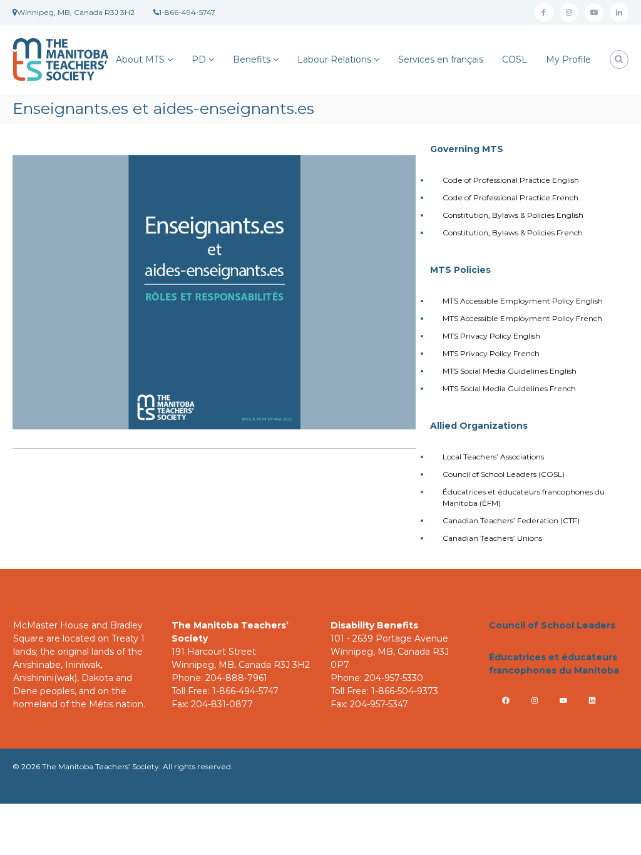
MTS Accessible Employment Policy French (522, 318)
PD (199, 59)
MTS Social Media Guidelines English (510, 371)
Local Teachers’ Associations (493, 456)
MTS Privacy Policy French (491, 353)
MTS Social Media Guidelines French (509, 388)
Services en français (440, 59)
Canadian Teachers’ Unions (492, 538)
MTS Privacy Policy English (491, 335)
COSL (514, 59)
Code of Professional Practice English (511, 180)
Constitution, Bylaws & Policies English (513, 215)
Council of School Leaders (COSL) (504, 474)
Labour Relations (334, 59)
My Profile (568, 59)
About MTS (140, 59)
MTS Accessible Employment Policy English (523, 300)
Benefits (251, 59)
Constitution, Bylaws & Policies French (513, 232)
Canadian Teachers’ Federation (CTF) (511, 520)
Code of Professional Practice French (510, 197)
